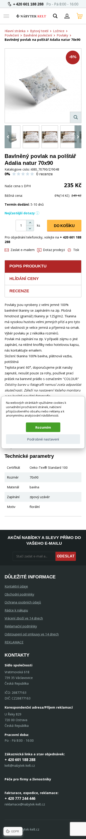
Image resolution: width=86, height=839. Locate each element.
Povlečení (12, 35)
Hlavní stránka (15, 31)
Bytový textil (39, 31)
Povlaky (62, 35)
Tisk (76, 250)
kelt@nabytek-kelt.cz (20, 765)
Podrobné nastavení (43, 439)
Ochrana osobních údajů (23, 602)
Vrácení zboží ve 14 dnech (24, 618)
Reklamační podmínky (21, 626)
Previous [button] (8, 136)
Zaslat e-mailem (23, 250)
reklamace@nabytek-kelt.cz (25, 804)
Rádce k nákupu (16, 610)
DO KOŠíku (64, 226)
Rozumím (43, 427)
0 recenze (44, 173)
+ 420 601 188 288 (28, 4)
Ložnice (58, 31)
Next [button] (78, 136)
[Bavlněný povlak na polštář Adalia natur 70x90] (43, 86)
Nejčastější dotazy (20, 213)
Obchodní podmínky (19, 594)
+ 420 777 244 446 (20, 798)
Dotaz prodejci (54, 250)
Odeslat (66, 556)
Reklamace (14, 642)
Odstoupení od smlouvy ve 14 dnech (32, 634)
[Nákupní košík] (80, 16)
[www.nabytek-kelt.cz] (31, 16)
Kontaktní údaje (16, 586)
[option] (12, 136)
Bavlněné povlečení (37, 35)
